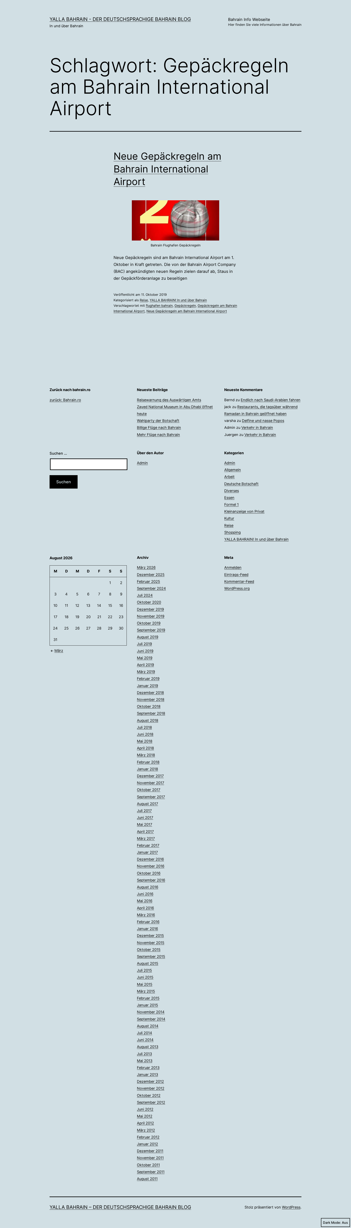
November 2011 (150, 1158)
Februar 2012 (148, 1137)
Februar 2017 (148, 845)
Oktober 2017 (148, 790)
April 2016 (145, 908)
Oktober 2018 (148, 706)
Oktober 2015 (148, 949)
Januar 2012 (147, 1144)
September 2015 (151, 956)
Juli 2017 (144, 811)
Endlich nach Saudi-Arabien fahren (270, 400)
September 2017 (151, 797)
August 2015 (147, 963)
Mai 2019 (144, 658)
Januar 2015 (147, 1005)
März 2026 (146, 567)
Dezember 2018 (150, 692)
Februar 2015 (148, 998)
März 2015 (146, 991)
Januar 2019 (147, 686)
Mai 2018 (144, 741)
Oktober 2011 (148, 1165)
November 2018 (150, 699)
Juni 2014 (145, 1040)
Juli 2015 (144, 970)
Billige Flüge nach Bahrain (159, 427)
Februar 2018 (148, 762)
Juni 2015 (145, 977)
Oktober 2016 (148, 873)
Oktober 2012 (148, 1095)
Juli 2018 (144, 727)
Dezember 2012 (150, 1081)
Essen (229, 497)
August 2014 (147, 1026)
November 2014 (151, 1012)
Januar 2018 (147, 769)
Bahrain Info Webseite (264, 22)
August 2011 (147, 1179)
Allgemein (232, 470)
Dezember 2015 (150, 935)
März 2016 (146, 915)
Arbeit (229, 477)
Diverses (231, 491)
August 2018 (147, 720)
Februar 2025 (148, 581)
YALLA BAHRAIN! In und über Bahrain (178, 300)
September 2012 (151, 1102)
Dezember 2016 (150, 859)
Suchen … (58, 453)
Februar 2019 (148, 678)
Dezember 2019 (150, 609)
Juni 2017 (145, 817)
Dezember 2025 (151, 574)
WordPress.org (237, 588)
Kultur (229, 518)
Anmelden (233, 567)
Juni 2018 (145, 734)
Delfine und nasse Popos (263, 420)
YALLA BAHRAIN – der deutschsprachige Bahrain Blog (120, 1207)
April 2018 (145, 748)
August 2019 (147, 637)
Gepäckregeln (185, 305)
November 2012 (150, 1088)
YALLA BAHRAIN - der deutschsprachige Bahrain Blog (120, 19)
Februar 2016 (148, 922)
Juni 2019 (145, 651)
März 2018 (146, 755)
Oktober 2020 (149, 602)
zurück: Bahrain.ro (65, 400)
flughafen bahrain (159, 305)
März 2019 (146, 672)
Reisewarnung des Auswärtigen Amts (169, 400)
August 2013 (147, 1047)
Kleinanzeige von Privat (244, 511)
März (58, 650)
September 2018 (151, 713)
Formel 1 (231, 504)
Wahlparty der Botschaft (158, 420)
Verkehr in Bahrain (257, 427)
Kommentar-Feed (239, 581)
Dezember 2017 (150, 776)
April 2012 (145, 1123)
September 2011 (151, 1172)
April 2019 (145, 665)
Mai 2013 (144, 1061)
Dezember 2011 (150, 1151)
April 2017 (145, 831)
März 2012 (146, 1130)
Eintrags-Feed (236, 574)
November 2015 (150, 943)
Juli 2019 (144, 644)
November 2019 (150, 616)
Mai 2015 (144, 984)
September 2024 (151, 588)
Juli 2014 (144, 1033)
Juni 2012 (145, 1109)
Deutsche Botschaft (241, 484)
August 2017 (147, 804)
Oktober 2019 (148, 623)
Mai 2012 (144, 1116)
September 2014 (151, 1019)
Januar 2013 (147, 1074)
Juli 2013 (144, 1054)
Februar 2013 (148, 1067)
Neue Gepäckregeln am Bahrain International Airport (167, 169)
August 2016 (147, 887)
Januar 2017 (147, 852)
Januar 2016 (147, 929)
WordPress (291, 1207)
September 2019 (151, 630)
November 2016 (150, 866)
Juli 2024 (145, 595)
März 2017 (146, 838)
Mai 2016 (144, 901)
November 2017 (150, 783)
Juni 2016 (145, 894)
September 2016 (151, 880)
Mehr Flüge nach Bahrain (158, 434)
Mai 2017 (144, 824)
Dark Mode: (332, 1222)
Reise (144, 300)
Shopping (232, 532)
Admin (142, 463)
